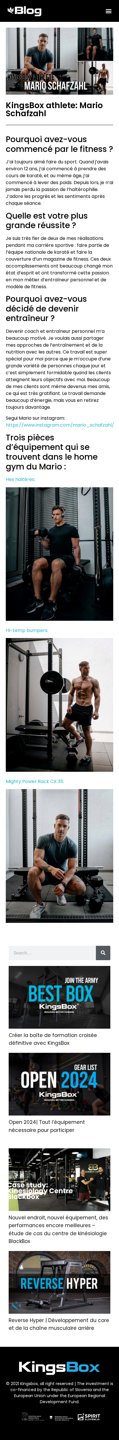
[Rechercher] (103, 953)
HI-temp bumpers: (27, 630)
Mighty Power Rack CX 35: (35, 781)
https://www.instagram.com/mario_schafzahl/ (60, 425)
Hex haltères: (20, 479)
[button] (108, 11)
